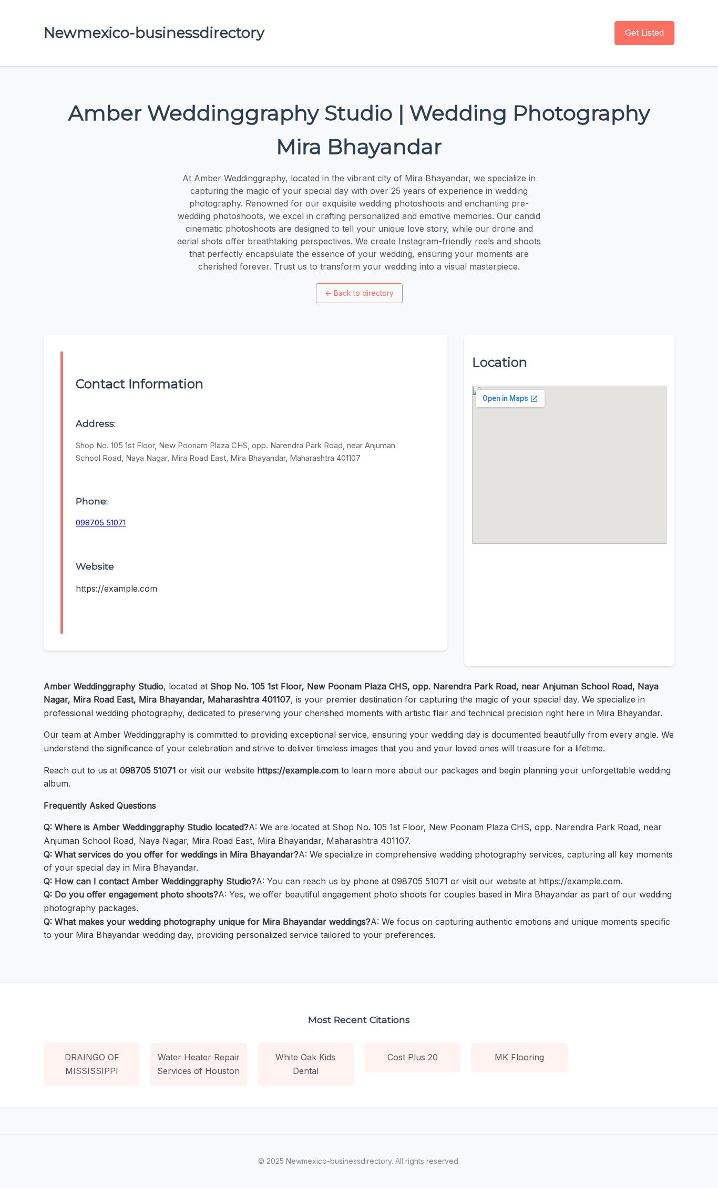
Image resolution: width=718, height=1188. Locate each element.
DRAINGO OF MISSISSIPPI (92, 1064)
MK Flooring (519, 1057)
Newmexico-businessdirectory (154, 33)
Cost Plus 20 (412, 1057)
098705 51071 (101, 523)
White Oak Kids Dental (305, 1064)
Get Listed (644, 32)
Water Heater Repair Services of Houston (198, 1064)
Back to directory (359, 292)
